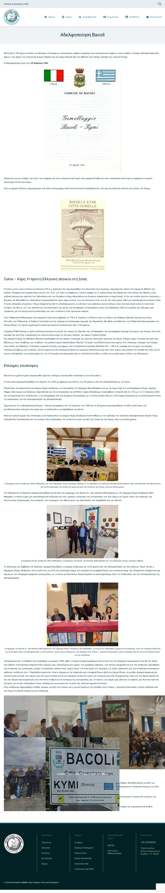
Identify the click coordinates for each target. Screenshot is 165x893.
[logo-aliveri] (14, 834)
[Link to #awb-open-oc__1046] (159, 4)
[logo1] (11, 10)
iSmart (25, 882)
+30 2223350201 (148, 842)
